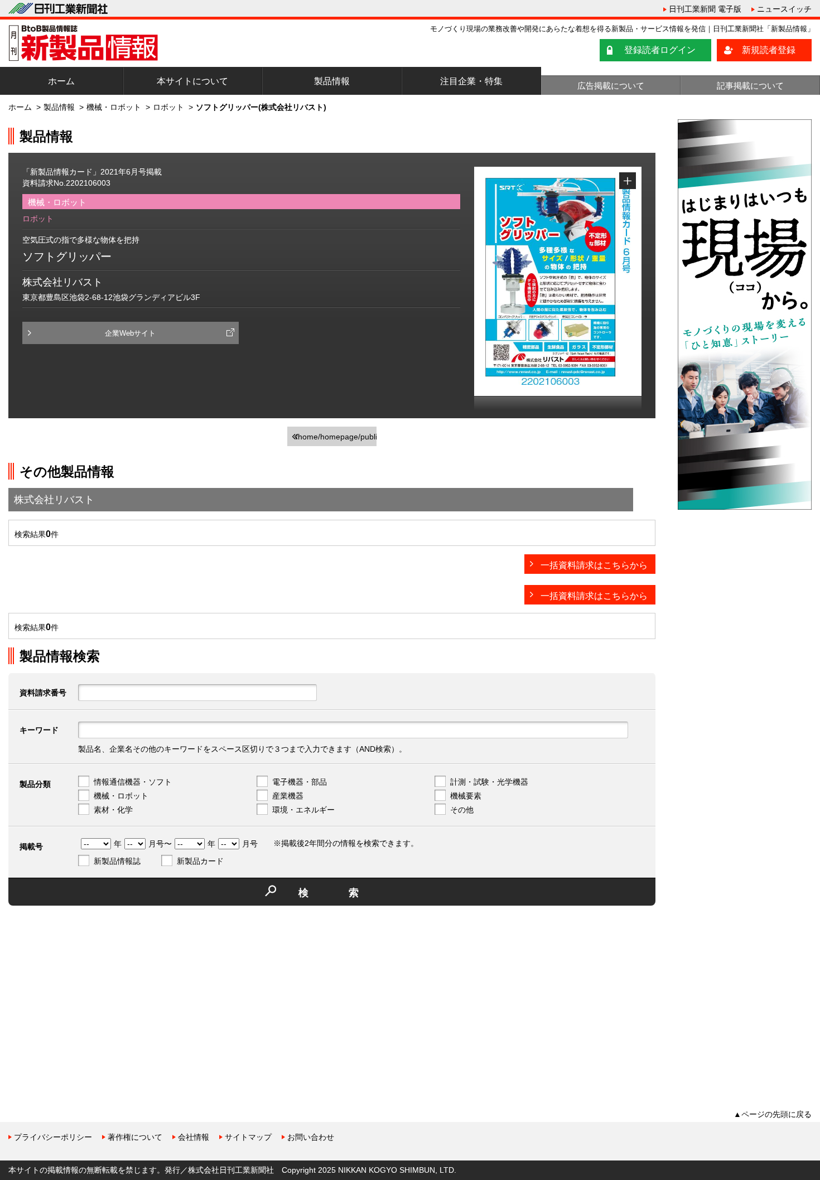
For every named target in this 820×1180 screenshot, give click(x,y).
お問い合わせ (310, 1137)
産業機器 (287, 795)
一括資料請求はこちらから (594, 565)
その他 (462, 809)
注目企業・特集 (471, 81)
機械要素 (465, 795)
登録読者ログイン (660, 50)
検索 (348, 892)
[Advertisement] (92, 992)
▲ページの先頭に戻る (773, 1114)
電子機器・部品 (299, 781)
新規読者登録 (768, 50)
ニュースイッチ (784, 8)
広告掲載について (610, 85)
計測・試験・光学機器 (489, 781)
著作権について (135, 1137)
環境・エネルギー (303, 809)
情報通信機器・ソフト (133, 781)
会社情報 (193, 1137)
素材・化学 (113, 809)
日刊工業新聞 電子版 (705, 8)
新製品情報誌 (117, 861)
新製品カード (200, 861)
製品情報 (332, 81)
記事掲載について (750, 85)
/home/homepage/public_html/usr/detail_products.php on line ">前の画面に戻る (336, 439)
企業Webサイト (130, 333)
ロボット (168, 107)
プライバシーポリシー (53, 1137)
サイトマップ (248, 1137)
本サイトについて (192, 81)
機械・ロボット (113, 107)
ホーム (61, 81)
